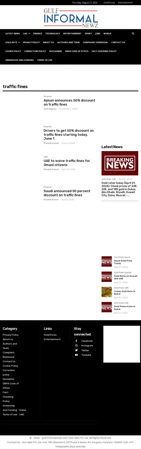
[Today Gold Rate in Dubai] (107, 292)
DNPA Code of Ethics (76, 51)
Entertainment (125, 2)
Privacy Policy (31, 42)
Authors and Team (68, 42)
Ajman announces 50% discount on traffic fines (69, 102)
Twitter (85, 350)
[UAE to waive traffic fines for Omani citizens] (21, 168)
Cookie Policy (13, 51)
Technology (52, 33)
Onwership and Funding (19, 60)
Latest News (12, 33)
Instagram (87, 345)
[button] (133, 33)
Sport (88, 33)
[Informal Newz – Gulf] (70, 17)
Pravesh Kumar (51, 143)
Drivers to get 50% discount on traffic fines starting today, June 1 (69, 135)
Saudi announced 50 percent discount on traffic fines (67, 193)
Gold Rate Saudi (122, 257)
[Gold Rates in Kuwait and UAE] (107, 277)
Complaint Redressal (95, 42)
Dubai (22, 410)
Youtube (86, 355)
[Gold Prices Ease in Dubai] (107, 307)
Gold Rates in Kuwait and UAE (126, 277)
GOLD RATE (11, 42)
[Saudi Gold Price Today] (107, 261)
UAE (25, 33)
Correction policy (35, 51)
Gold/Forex (109, 2)
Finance (37, 33)
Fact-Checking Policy (104, 51)
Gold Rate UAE (109, 179)
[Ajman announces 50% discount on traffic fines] (21, 107)
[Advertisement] (70, 73)
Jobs (97, 33)
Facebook (87, 341)
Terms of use (44, 60)
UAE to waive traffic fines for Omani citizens (67, 163)
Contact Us (118, 42)
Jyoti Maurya (50, 109)
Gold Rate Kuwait (122, 273)
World (107, 33)
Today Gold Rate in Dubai (124, 292)
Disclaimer (55, 51)
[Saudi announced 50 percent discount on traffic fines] (21, 198)
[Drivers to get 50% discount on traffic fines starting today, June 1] (21, 138)
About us (48, 42)
